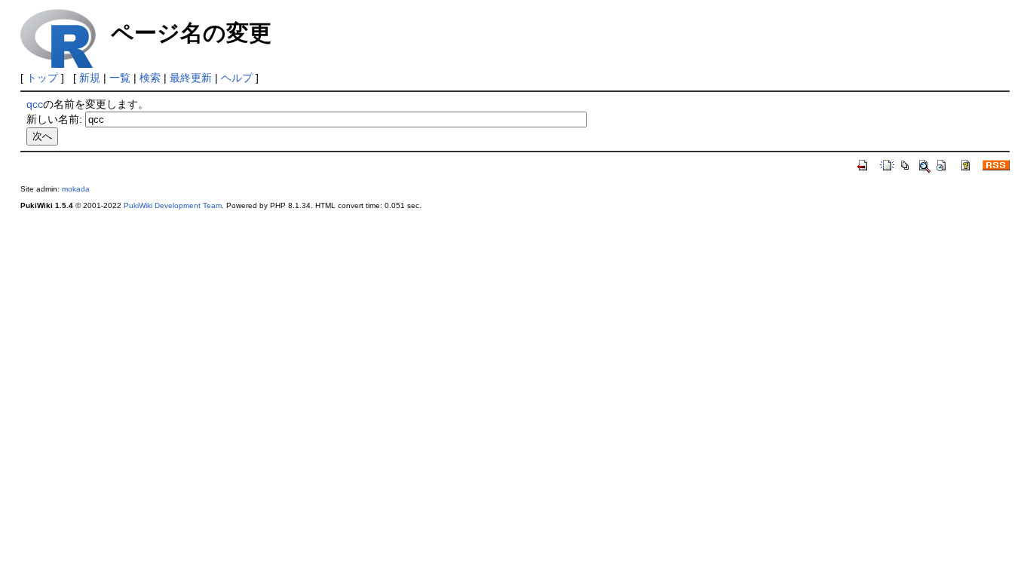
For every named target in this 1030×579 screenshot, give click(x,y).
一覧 (119, 78)
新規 (89, 78)
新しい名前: (54, 119)
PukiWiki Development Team (173, 205)
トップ (42, 78)
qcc (34, 104)
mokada (76, 189)
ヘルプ (237, 78)
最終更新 (191, 78)
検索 (150, 78)
